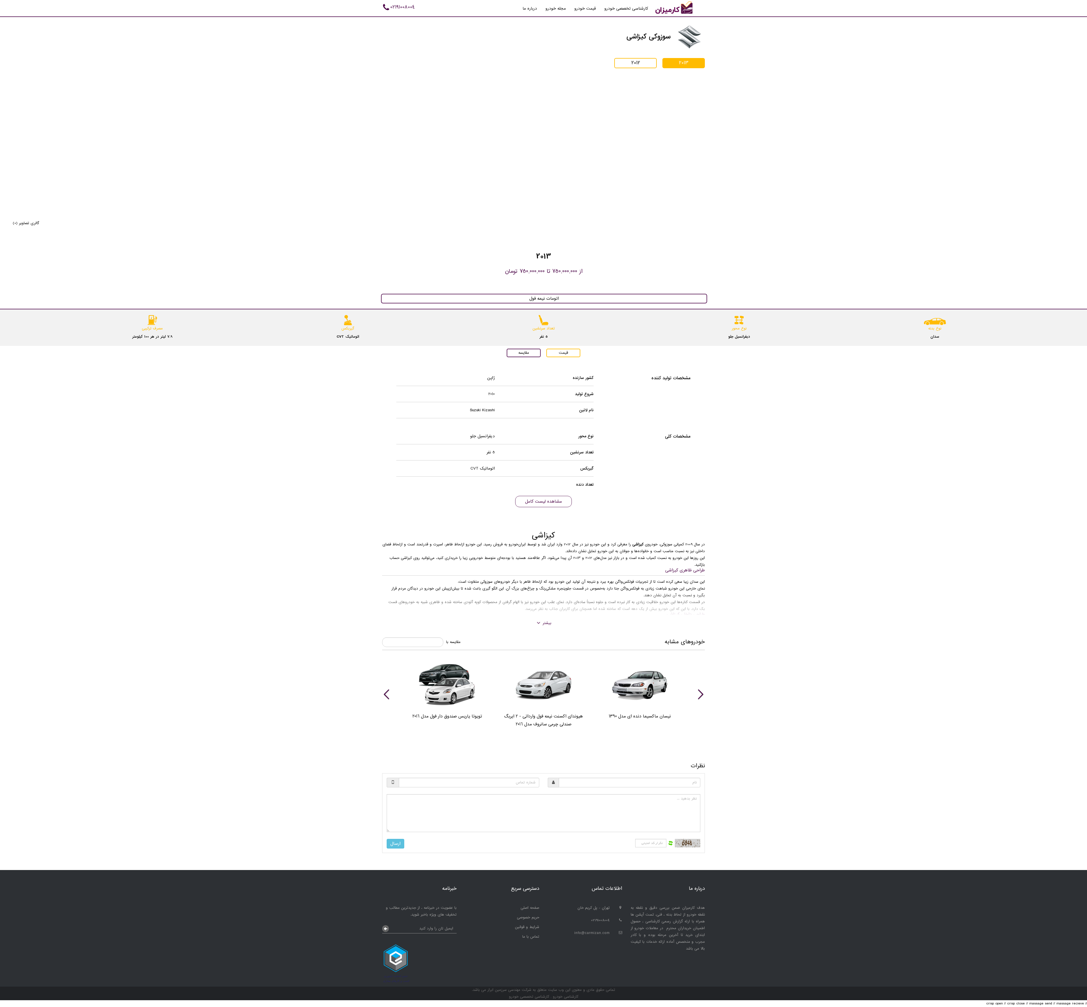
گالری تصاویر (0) (26, 223)
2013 (683, 63)
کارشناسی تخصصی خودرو (626, 8)
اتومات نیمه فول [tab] (544, 298)
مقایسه (523, 352)
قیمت (563, 352)
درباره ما (530, 8)
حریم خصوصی (528, 917)
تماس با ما (530, 936)
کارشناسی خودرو (564, 996)
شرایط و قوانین (527, 927)
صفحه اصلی (530, 907)
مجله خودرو (555, 8)
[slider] (543, 694)
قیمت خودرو (585, 8)
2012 (635, 63)
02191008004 (402, 7)
